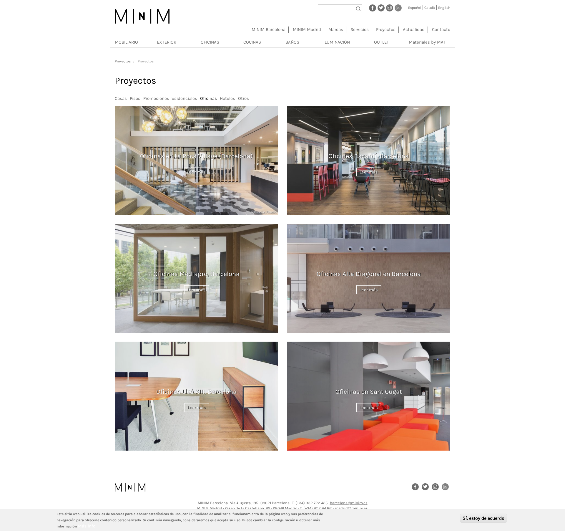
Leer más (196, 171)
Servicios (359, 29)
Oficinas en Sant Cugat (368, 392)
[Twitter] (381, 7)
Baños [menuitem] (292, 42)
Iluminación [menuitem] (336, 42)
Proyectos (386, 29)
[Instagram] (389, 7)
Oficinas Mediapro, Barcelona (197, 274)
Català (429, 8)
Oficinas (208, 98)
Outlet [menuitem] (381, 42)
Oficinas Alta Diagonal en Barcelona (369, 274)
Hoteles (227, 98)
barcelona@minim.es (349, 503)
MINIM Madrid (307, 29)
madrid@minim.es (351, 508)
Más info (86, 526)
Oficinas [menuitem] (210, 42)
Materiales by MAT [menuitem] (427, 42)
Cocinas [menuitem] (252, 42)
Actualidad (414, 29)
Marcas (335, 29)
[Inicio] (142, 16)
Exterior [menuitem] (166, 42)
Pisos (135, 98)
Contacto (441, 29)
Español (414, 8)
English (444, 8)
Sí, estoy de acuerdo (483, 518)
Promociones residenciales (170, 98)
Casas (121, 98)
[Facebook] (372, 7)
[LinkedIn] (398, 7)
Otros (243, 98)
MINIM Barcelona (268, 29)
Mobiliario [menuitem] (126, 42)
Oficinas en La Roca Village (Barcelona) (196, 156)
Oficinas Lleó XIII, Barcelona (196, 392)
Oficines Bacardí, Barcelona (368, 156)
